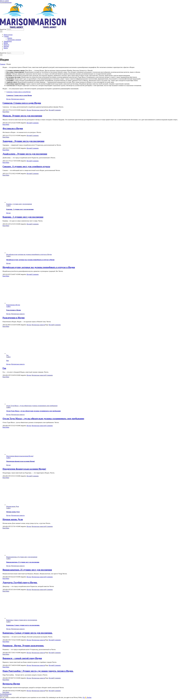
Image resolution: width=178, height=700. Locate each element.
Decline (89, 697)
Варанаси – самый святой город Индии (22, 658)
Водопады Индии (11, 683)
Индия (8, 99)
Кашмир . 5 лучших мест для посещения (19, 204)
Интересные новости (18, 99)
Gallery (8, 205)
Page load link (4, 695)
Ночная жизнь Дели (12, 506)
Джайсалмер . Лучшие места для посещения (25, 154)
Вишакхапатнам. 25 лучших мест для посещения (21, 557)
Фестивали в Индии (13, 128)
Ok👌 (85, 697)
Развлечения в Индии (13, 305)
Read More (6, 112)
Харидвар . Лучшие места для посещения (23, 141)
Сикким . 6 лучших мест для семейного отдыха (26, 166)
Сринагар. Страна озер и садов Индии (18, 92)
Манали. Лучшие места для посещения (22, 115)
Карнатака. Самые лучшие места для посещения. (21, 620)
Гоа (7, 355)
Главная (2, 64)
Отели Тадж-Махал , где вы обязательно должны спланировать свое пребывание (31, 405)
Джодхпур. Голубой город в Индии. (20, 582)
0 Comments (57, 110)
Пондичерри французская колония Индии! (19, 456)
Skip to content (4, 1)
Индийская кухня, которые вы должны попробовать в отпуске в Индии (29, 254)
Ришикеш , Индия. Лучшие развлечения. (23, 645)
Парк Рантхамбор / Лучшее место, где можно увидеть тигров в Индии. (38, 671)
